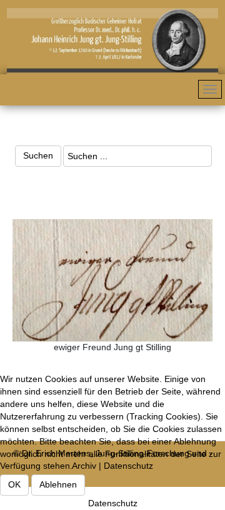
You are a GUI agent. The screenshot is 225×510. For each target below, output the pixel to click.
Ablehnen (58, 484)
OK (14, 484)
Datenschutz (113, 503)
